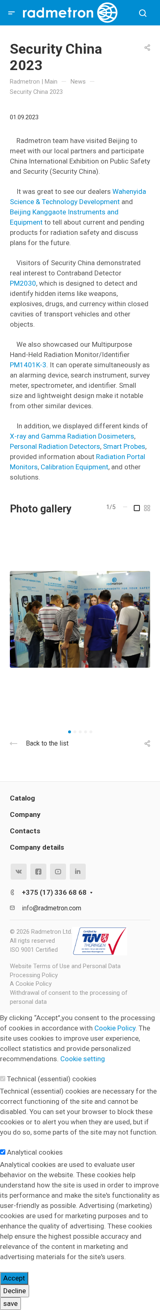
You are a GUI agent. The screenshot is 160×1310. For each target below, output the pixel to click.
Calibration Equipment (74, 467)
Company (25, 814)
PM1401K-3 (28, 365)
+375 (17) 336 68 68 (54, 892)
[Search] (142, 13)
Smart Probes (124, 446)
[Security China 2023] (80, 619)
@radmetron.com (57, 908)
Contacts (25, 831)
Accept (14, 1278)
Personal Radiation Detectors (55, 446)
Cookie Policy (114, 1028)
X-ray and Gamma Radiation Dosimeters (72, 436)
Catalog (22, 798)
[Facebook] (38, 872)
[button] (69, 731)
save (10, 1303)
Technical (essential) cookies (51, 1079)
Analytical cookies (35, 1152)
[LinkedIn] (78, 872)
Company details (37, 847)
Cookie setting (82, 1059)
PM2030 (23, 283)
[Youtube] (58, 872)
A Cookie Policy (31, 983)
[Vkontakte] (19, 872)
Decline (14, 1291)
